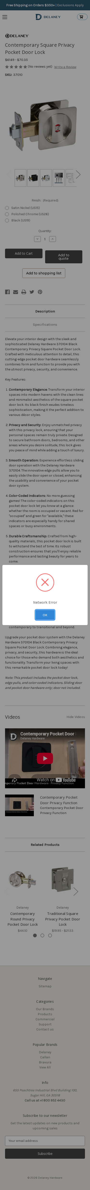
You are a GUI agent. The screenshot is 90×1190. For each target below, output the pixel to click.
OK (45, 615)
